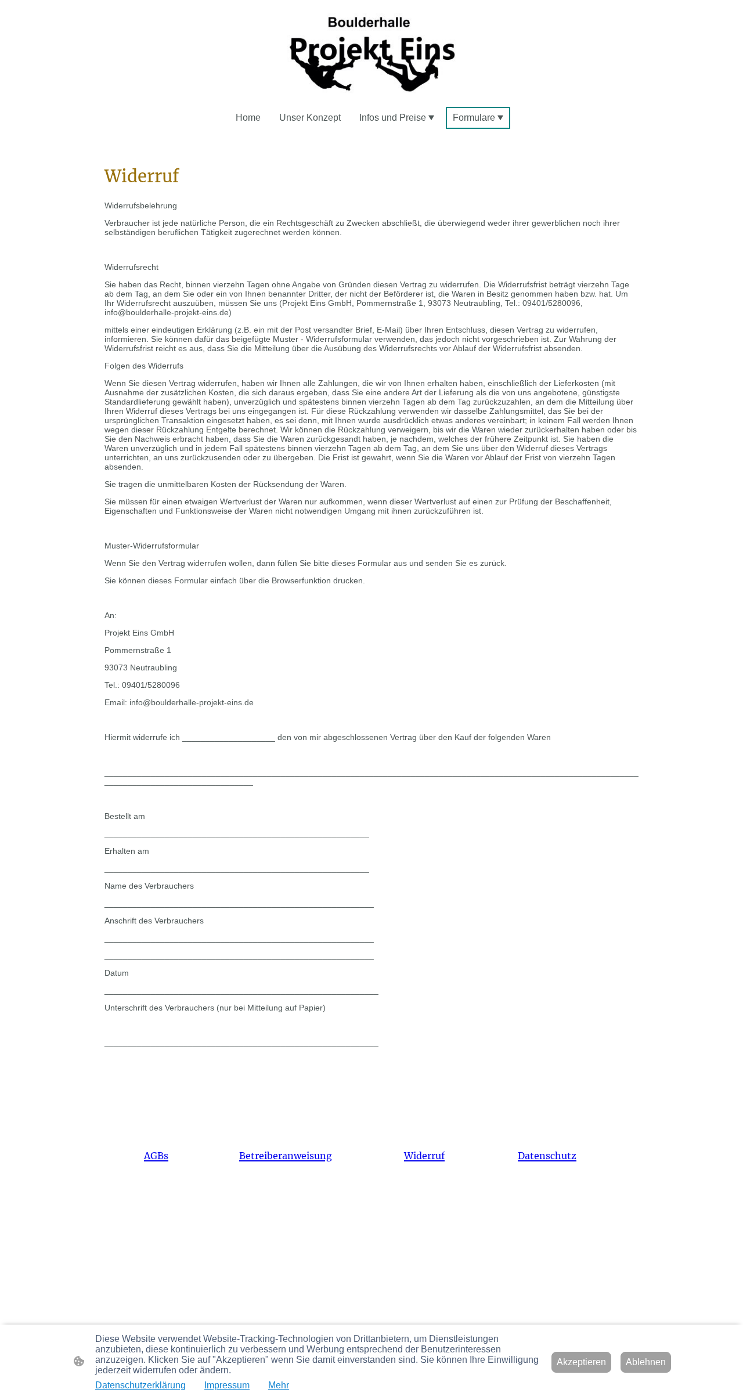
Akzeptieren (581, 1362)
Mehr (278, 1385)
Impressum (227, 1385)
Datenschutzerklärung (140, 1385)
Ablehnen (646, 1362)
